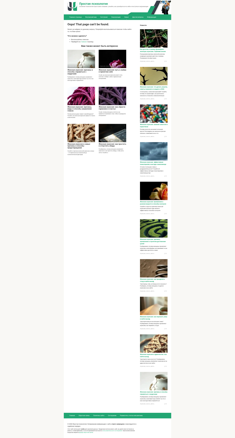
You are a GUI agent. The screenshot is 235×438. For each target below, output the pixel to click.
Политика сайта (98, 415)
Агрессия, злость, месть (147, 61)
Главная (72, 415)
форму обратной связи (86, 432)
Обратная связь (84, 415)
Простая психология (93, 3)
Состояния (104, 17)
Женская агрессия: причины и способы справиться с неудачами (80, 72)
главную (84, 42)
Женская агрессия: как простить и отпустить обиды (112, 145)
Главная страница (75, 17)
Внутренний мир (91, 17)
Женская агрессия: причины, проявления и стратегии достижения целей (153, 241)
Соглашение (112, 415)
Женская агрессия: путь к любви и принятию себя (112, 71)
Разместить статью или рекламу (131, 415)
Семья (126, 17)
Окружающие (116, 17)
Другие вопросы (137, 17)
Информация (151, 17)
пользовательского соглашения (112, 430)
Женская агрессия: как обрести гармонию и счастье (112, 108)
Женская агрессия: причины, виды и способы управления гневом (79, 109)
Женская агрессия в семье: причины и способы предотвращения (78, 146)
